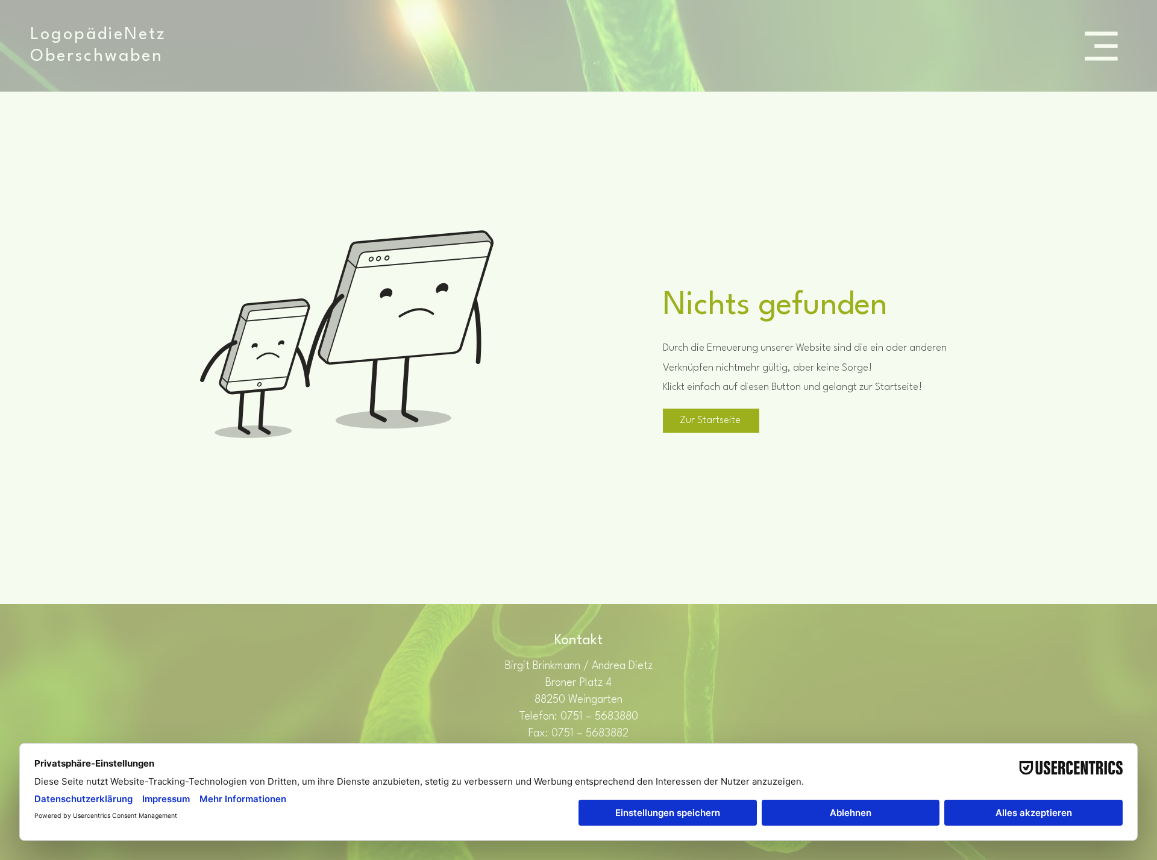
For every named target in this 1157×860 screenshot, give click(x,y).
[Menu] (1101, 46)
